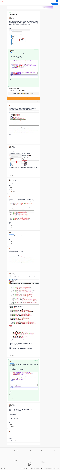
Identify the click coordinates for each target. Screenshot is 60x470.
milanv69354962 (11, 52)
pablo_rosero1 (12, 232)
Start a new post (29, 98)
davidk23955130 (11, 234)
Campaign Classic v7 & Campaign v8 (16, 3)
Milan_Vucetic (12, 17)
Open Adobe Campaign (48, 7)
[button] (54, 4)
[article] (23, 124)
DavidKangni (12, 50)
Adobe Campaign (10, 3)
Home (1, 3)
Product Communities (5, 3)
